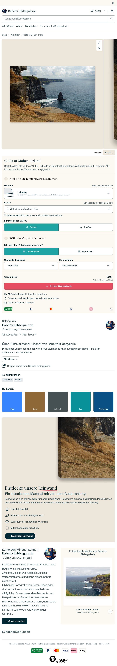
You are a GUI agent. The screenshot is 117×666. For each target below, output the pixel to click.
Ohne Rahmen (33, 251)
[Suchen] (111, 19)
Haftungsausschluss (46, 644)
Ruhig (18, 379)
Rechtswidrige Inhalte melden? (70, 644)
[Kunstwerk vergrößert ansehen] (99, 42)
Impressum (104, 644)
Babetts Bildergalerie (22, 11)
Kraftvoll (8, 379)
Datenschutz (91, 644)
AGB (34, 644)
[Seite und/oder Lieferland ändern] (113, 3)
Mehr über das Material (102, 185)
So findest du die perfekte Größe (98, 203)
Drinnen (33, 227)
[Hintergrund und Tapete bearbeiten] (99, 47)
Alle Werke (7, 26)
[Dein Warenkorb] (112, 11)
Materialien (31, 26)
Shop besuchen (10, 334)
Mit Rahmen (87, 251)
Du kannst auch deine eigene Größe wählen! (34, 215)
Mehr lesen (28, 334)
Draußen (87, 227)
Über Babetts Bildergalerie (54, 26)
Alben (19, 26)
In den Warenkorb (60, 286)
